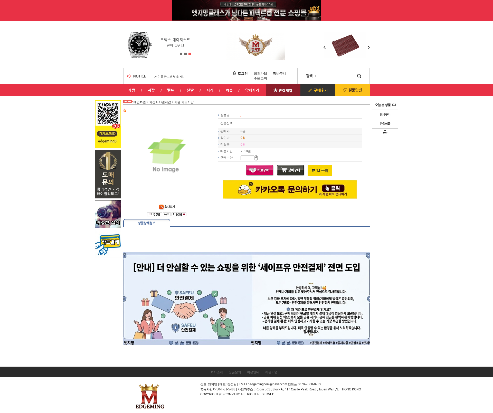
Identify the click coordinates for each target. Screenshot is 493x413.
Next (192, 42)
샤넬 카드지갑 (184, 102)
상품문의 (235, 372)
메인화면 (140, 102)
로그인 (243, 73)
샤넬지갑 (165, 102)
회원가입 (260, 73)
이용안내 (253, 372)
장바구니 (279, 73)
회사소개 (217, 372)
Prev (127, 42)
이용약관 (271, 372)
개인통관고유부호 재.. (169, 77)
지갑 (152, 102)
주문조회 (260, 78)
